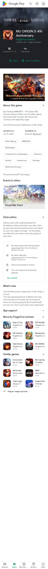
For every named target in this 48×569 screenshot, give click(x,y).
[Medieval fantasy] (13, 167)
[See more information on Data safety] (43, 217)
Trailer (23, 21)
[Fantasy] (36, 160)
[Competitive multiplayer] (16, 154)
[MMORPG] (26, 141)
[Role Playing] (10, 141)
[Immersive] (22, 160)
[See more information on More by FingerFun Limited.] (43, 317)
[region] (24, 50)
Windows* (37, 134)
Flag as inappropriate (15, 391)
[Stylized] (37, 154)
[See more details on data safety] (12, 278)
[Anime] (8, 160)
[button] (15, 52)
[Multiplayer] (10, 148)
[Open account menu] (43, 4)
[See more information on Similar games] (43, 354)
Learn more (15, 248)
